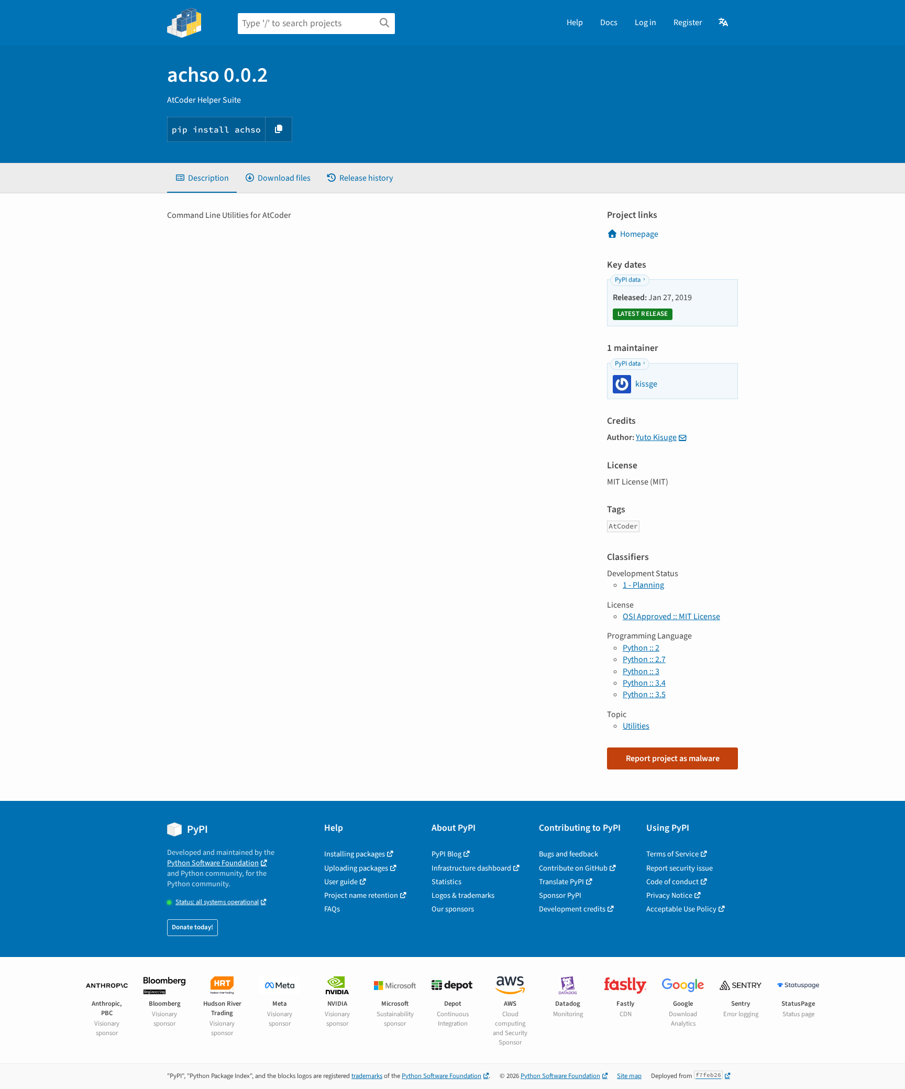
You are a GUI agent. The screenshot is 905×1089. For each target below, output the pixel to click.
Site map (629, 1076)
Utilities (636, 726)
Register (688, 22)
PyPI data (628, 279)
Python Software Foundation (213, 862)
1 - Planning (643, 585)
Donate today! (192, 927)
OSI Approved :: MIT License (671, 616)
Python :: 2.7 (644, 659)
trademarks (366, 1076)
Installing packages (354, 854)
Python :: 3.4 (644, 683)
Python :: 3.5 (644, 694)
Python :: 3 (641, 671)
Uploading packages (356, 868)
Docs (608, 22)
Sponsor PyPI (560, 895)
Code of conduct (672, 881)
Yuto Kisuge (656, 437)
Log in (645, 22)
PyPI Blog (446, 854)
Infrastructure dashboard (471, 868)
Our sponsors (453, 909)
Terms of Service (672, 854)
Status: (217, 902)
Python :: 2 (641, 648)
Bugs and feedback (568, 854)
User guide (341, 881)
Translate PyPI (561, 881)
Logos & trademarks (463, 895)
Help (575, 22)
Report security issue (679, 868)
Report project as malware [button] (673, 758)
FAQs (332, 909)
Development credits (572, 909)
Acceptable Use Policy (681, 909)
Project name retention (361, 895)
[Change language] (724, 22)
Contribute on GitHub (573, 868)
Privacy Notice (669, 895)
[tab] (202, 178)
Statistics (446, 881)
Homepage (639, 234)
